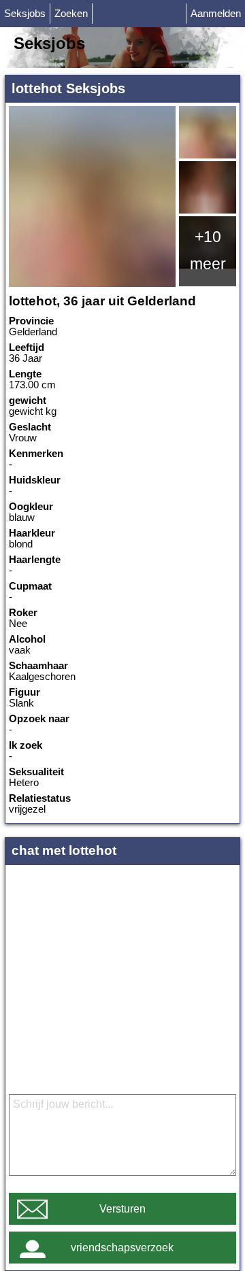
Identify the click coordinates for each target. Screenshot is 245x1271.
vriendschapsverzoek (122, 1247)
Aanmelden (216, 13)
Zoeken (71, 13)
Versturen (122, 1209)
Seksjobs (25, 13)
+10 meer (208, 250)
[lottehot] (92, 196)
